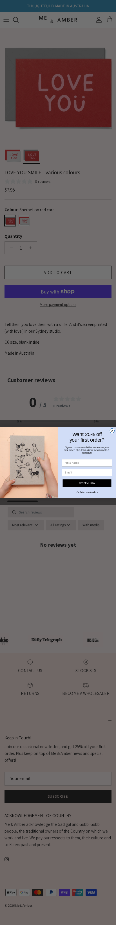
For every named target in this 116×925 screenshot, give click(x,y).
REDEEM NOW (87, 483)
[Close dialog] (112, 430)
